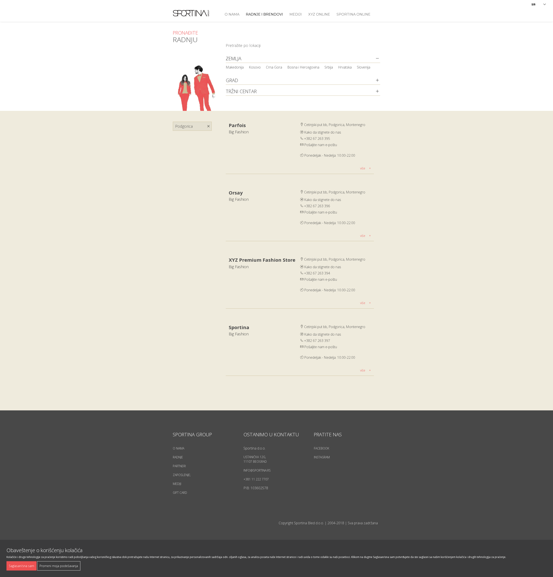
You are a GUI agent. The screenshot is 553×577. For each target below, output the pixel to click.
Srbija (329, 67)
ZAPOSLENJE (181, 475)
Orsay (236, 192)
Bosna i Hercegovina (303, 67)
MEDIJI (177, 484)
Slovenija (363, 67)
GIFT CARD (180, 493)
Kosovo (255, 67)
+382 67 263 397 (317, 340)
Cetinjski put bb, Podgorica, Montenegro (334, 125)
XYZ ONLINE (319, 14)
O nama (232, 14)
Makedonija (235, 67)
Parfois (237, 125)
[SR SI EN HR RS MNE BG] (539, 4)
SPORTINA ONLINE (353, 14)
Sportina (239, 327)
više (362, 168)
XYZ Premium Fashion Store (262, 260)
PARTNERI (179, 466)
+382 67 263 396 (317, 206)
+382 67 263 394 (317, 273)
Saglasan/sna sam (21, 566)
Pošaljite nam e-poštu (320, 145)
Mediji (295, 14)
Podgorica (184, 126)
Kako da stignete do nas (322, 132)
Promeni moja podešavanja (59, 566)
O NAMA (178, 448)
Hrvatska (345, 67)
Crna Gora (274, 67)
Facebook (321, 448)
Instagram (322, 457)
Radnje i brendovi (264, 14)
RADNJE (178, 457)
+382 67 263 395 (317, 138)
